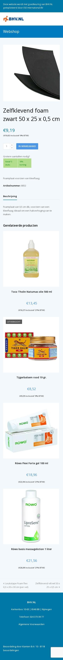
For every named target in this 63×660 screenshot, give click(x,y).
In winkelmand (27, 146)
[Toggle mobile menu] (58, 18)
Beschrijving (10, 196)
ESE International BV (33, 7)
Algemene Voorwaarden (31, 624)
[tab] (10, 196)
